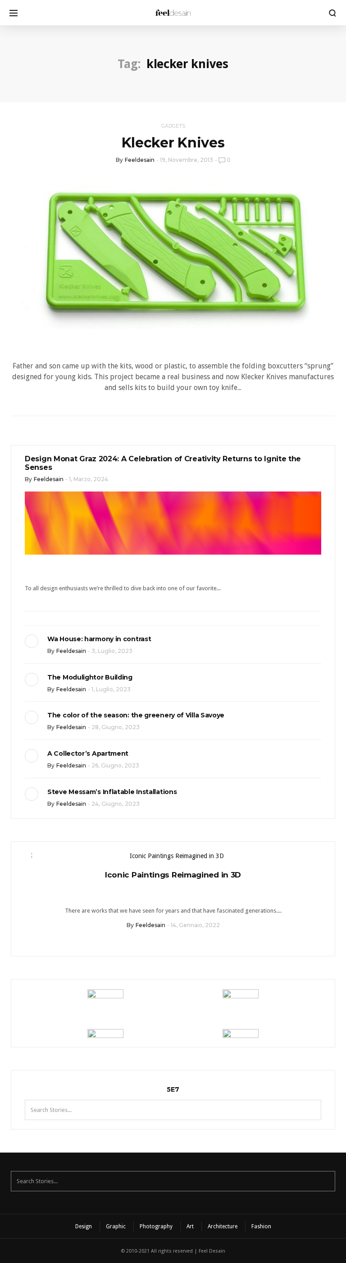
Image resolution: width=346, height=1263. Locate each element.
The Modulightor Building (89, 677)
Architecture (222, 1226)
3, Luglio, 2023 (111, 651)
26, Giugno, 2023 (115, 765)
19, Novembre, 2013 (186, 159)
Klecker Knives (173, 142)
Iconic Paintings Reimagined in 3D (173, 874)
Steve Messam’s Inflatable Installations (112, 792)
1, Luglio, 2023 (111, 689)
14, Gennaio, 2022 (195, 925)
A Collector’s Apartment (87, 753)
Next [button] (321, 857)
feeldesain (140, 159)
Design (83, 1226)
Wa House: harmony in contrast (99, 639)
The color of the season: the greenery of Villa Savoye (135, 715)
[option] (173, 893)
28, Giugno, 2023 (115, 727)
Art (190, 1226)
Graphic (116, 1226)
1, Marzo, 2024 (88, 479)
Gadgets (173, 126)
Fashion (261, 1226)
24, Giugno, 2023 (115, 803)
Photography (156, 1226)
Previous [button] (25, 857)
